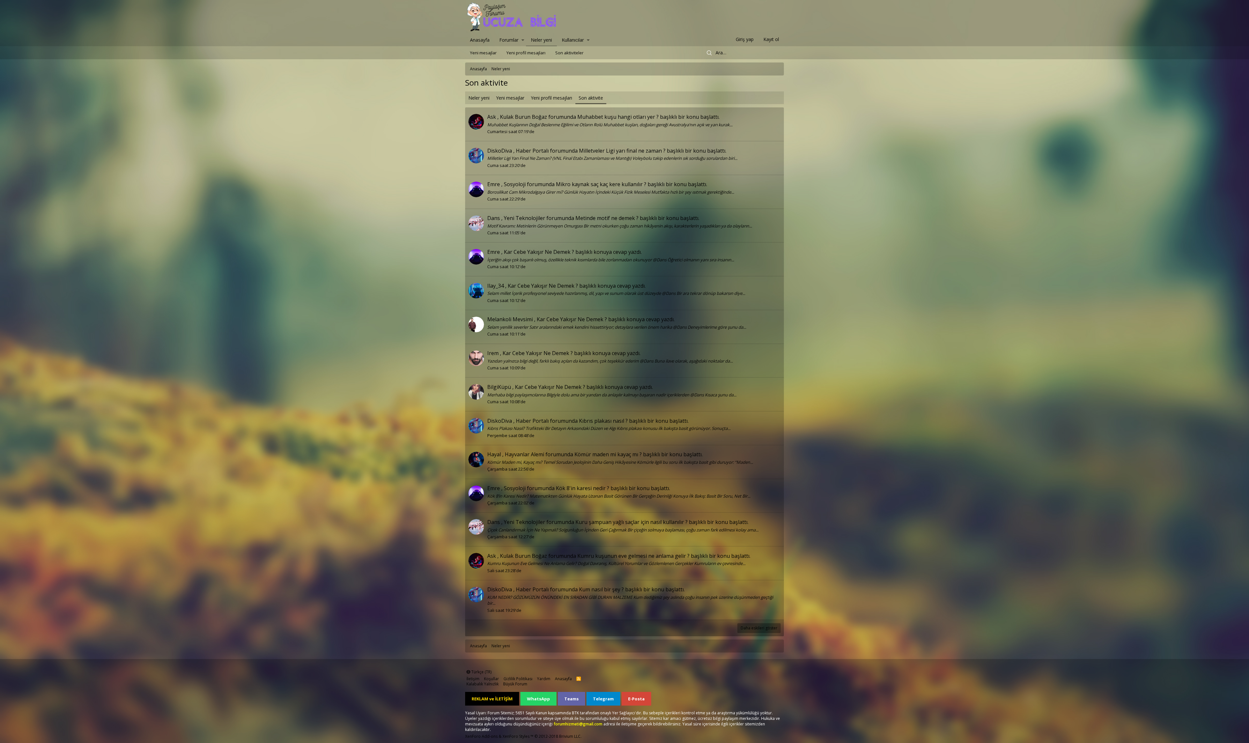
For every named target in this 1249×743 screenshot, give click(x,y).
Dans (493, 218)
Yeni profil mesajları (525, 53)
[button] (523, 39)
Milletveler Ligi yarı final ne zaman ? (622, 150)
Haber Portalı (532, 150)
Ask (491, 116)
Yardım (543, 678)
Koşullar (491, 678)
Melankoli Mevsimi (510, 319)
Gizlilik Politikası (518, 678)
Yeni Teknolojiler (524, 218)
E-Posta (636, 699)
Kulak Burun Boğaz (523, 116)
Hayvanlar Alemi (524, 454)
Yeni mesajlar (483, 53)
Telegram (603, 699)
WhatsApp (538, 699)
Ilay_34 (495, 285)
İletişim (472, 678)
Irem (493, 353)
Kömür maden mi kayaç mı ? (608, 454)
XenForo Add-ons (481, 736)
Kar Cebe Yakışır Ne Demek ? (539, 251)
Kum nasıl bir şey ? (601, 589)
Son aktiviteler (569, 53)
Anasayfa (480, 40)
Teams (571, 699)
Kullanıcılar (573, 40)
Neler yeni (541, 40)
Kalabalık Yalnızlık (482, 684)
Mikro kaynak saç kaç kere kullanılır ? (601, 184)
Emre (493, 184)
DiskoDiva (499, 150)
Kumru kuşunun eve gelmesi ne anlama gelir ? (633, 555)
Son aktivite (591, 98)
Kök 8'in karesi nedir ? (582, 488)
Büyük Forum (515, 684)
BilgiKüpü (499, 387)
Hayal (494, 454)
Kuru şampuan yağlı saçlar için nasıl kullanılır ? (631, 522)
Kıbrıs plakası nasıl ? (603, 420)
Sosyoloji (515, 184)
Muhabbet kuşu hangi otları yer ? (618, 116)
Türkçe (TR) (480, 672)
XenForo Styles (516, 736)
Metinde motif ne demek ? (606, 218)
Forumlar (508, 40)
